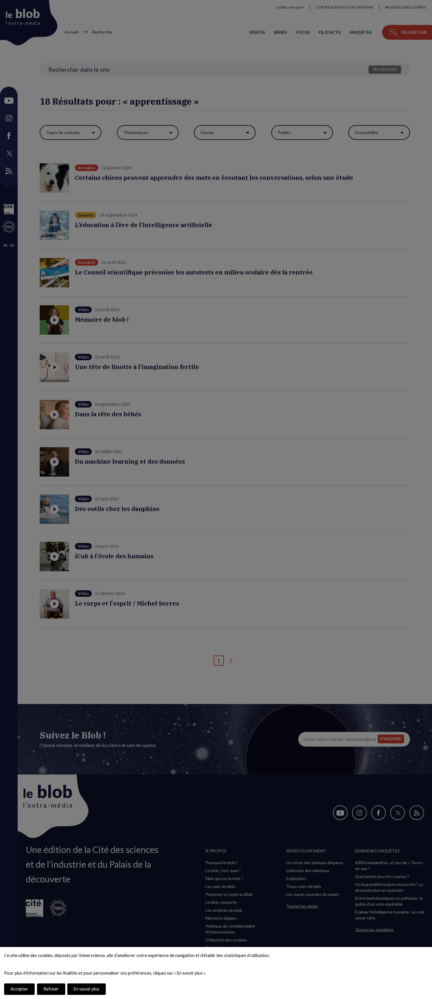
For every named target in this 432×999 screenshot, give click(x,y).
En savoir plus (86, 988)
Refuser (51, 988)
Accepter (19, 988)
